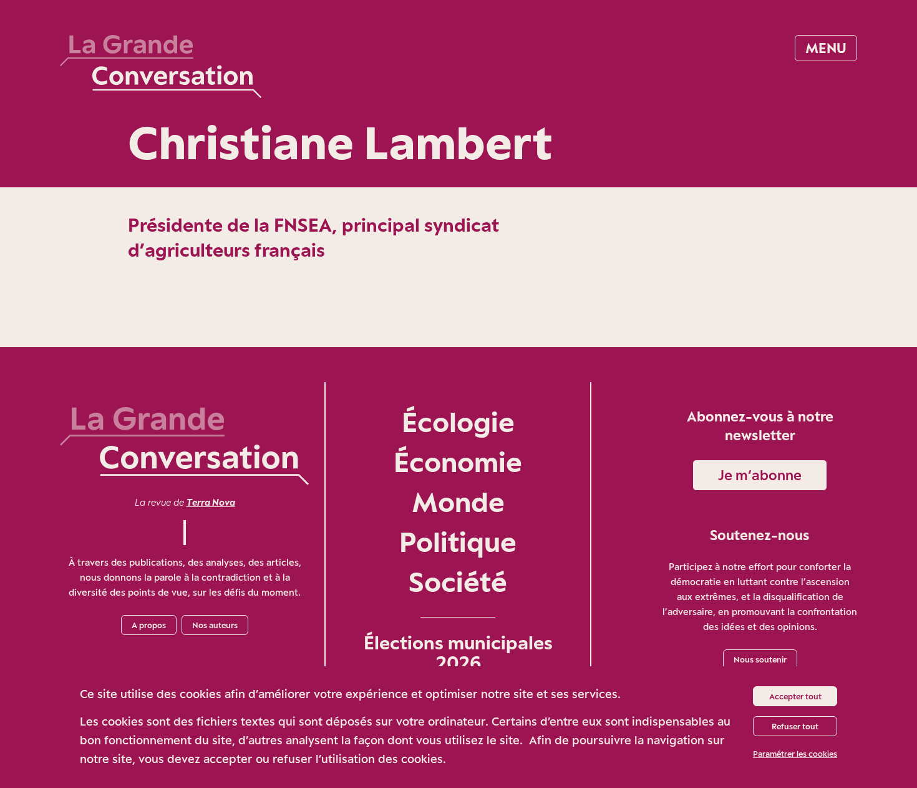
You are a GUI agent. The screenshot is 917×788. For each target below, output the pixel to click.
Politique (458, 541)
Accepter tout (795, 696)
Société (458, 581)
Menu (826, 47)
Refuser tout (795, 726)
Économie (458, 461)
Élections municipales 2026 (458, 652)
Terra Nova (211, 502)
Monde (458, 501)
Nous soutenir (760, 659)
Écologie (458, 421)
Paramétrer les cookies (795, 754)
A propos (149, 625)
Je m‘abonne (760, 474)
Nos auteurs (215, 625)
